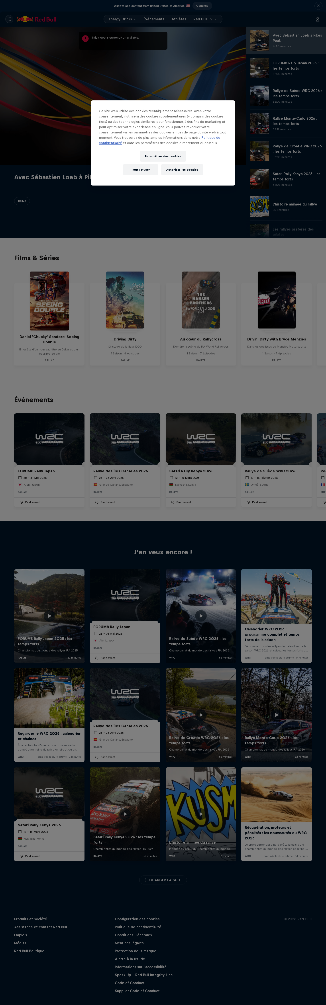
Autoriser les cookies (182, 169)
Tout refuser (140, 169)
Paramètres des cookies (163, 156)
